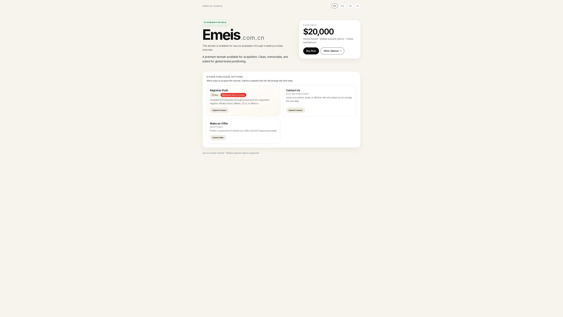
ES (358, 6)
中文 (342, 6)
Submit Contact (219, 110)
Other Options (331, 50)
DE (350, 6)
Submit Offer (218, 137)
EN (334, 6)
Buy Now (311, 50)
